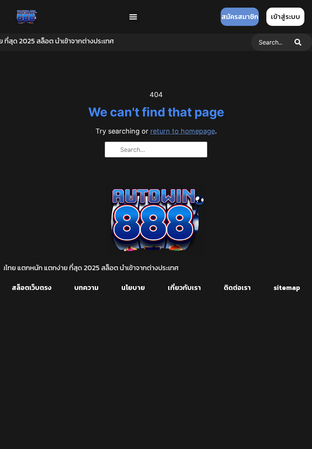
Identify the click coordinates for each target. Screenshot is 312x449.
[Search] (299, 42)
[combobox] (269, 42)
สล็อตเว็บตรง (31, 287)
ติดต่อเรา (237, 287)
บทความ (86, 287)
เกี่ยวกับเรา (184, 287)
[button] (133, 17)
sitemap (287, 287)
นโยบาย (133, 287)
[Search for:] (156, 150)
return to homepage (182, 131)
